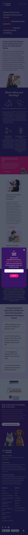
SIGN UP (14, 275)
